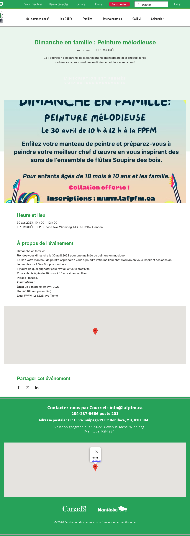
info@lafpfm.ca (126, 407)
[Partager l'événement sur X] (28, 387)
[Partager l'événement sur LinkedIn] (37, 387)
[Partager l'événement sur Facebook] (18, 387)
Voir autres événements (95, 83)
